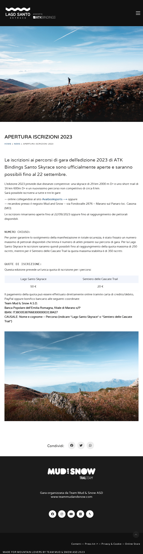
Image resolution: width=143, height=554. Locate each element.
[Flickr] (80, 514)
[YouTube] (71, 514)
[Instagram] (62, 514)
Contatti (76, 544)
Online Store (132, 544)
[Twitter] (81, 445)
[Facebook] (71, 445)
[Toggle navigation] (138, 13)
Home (7, 144)
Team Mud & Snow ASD (62, 552)
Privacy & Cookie (111, 544)
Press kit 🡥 (91, 544)
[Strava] (89, 514)
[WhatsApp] (90, 445)
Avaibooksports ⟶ (54, 199)
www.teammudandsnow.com (71, 496)
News (17, 144)
